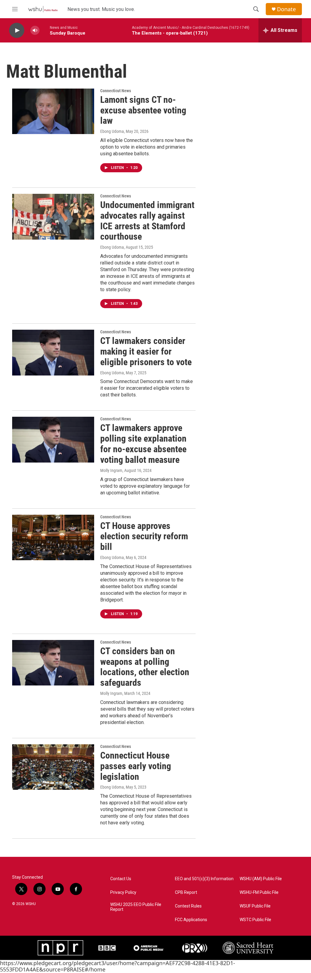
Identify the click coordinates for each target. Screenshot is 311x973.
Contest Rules (188, 906)
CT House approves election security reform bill (144, 536)
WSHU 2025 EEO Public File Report (135, 907)
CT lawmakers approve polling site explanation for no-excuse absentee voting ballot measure (143, 444)
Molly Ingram (111, 470)
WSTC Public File (255, 919)
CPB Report (186, 892)
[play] (17, 30)
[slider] (45, 30)
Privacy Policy (123, 892)
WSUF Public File (255, 906)
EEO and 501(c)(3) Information (204, 879)
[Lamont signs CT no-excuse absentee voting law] (53, 111)
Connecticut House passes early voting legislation (135, 766)
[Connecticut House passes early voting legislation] (53, 767)
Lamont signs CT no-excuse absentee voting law (143, 110)
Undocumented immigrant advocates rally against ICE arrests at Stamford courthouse (147, 221)
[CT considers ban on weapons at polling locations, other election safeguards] (53, 662)
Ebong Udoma (112, 131)
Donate (286, 9)
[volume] (35, 30)
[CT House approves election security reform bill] (53, 537)
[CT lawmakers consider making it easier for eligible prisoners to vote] (53, 352)
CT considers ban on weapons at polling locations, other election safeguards (144, 667)
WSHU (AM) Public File (261, 879)
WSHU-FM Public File (259, 892)
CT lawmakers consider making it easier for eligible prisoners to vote (146, 351)
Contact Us (120, 879)
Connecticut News (115, 90)
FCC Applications (191, 919)
